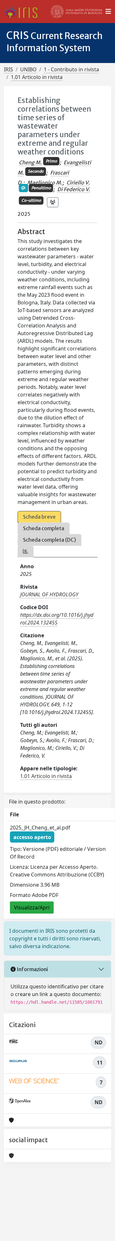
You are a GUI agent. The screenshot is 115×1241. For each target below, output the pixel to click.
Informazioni (32, 969)
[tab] (26, 551)
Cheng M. (30, 162)
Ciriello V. (78, 182)
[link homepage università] (77, 11)
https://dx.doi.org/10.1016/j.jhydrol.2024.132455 (56, 618)
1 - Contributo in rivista (71, 69)
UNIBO (28, 69)
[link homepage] (23, 11)
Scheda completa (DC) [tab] (49, 540)
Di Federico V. (73, 189)
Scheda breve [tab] (39, 517)
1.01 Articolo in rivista (37, 77)
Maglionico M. (44, 182)
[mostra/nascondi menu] (108, 11)
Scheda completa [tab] (43, 528)
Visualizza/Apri (32, 907)
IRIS (8, 69)
